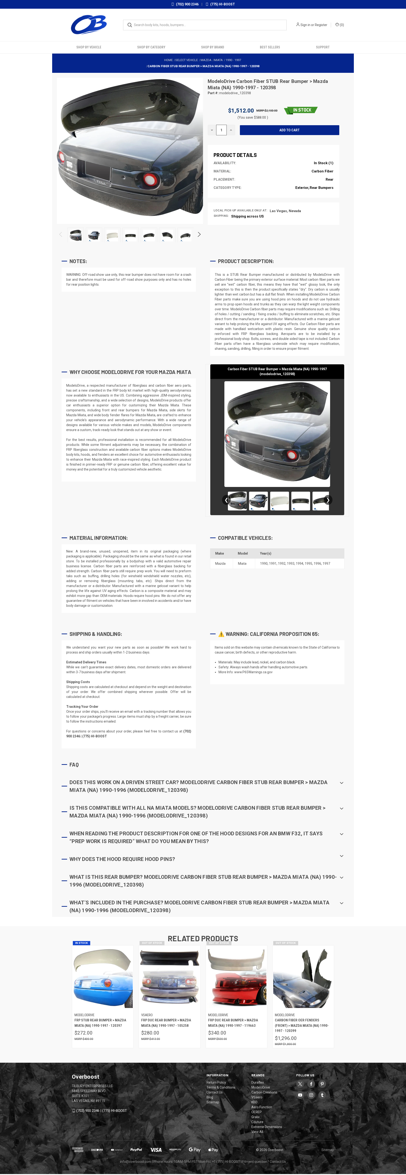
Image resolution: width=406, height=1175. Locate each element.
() (341, 25)
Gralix (255, 1117)
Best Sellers (270, 47)
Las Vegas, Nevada (285, 211)
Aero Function (261, 1107)
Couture (257, 1122)
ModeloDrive (222, 81)
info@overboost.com (135, 1161)
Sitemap (213, 1102)
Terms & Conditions (221, 1087)
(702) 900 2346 (187, 4)
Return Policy (216, 1082)
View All (257, 1132)
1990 (264, 563)
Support (323, 47)
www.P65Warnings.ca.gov (253, 672)
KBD (254, 1102)
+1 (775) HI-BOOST (226, 1161)
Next (199, 236)
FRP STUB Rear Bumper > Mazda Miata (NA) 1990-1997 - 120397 (100, 1023)
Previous (61, 236)
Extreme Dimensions (266, 1127)
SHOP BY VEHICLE (88, 47)
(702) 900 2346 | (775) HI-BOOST (101, 1111)
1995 (308, 563)
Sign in (305, 25)
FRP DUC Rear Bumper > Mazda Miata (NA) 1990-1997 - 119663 (233, 1023)
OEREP (256, 1112)
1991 (273, 563)
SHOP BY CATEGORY (151, 47)
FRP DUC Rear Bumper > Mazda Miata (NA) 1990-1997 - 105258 (166, 1023)
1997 (326, 563)
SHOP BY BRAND (212, 47)
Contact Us (215, 1092)
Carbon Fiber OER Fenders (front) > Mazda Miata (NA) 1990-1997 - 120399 (302, 1025)
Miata (242, 563)
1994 (299, 563)
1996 (317, 563)
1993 (290, 563)
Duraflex (257, 1082)
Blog (210, 1097)
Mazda (220, 563)
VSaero (256, 1097)
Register (321, 25)
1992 (281, 563)
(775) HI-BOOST (222, 4)
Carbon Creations (264, 1092)
